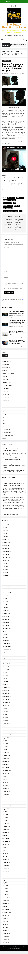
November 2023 (6, 622)
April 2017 (5, 820)
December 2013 (6, 939)
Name (6, 265)
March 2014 (6, 930)
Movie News (6, 394)
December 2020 (6, 693)
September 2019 (7, 735)
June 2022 (5, 655)
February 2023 (6, 643)
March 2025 (6, 575)
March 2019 (6, 752)
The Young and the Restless (10, 211)
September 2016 (7, 841)
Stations (5, 420)
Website (6, 277)
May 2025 (5, 569)
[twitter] (14, 6)
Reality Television (7, 409)
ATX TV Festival (7, 361)
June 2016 (5, 850)
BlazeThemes (17, 948)
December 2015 (6, 868)
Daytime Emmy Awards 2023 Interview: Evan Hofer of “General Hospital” (17, 341)
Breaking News (6, 367)
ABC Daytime (11, 197)
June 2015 (5, 886)
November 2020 (6, 696)
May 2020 (5, 714)
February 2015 (6, 897)
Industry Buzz (6, 388)
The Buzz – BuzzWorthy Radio (14, 26)
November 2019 (6, 729)
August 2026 (6, 524)
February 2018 (6, 791)
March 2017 (6, 823)
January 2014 (6, 936)
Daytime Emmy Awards (9, 200)
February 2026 (6, 542)
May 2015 (5, 888)
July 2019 (5, 741)
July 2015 (5, 883)
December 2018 (6, 761)
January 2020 (6, 726)
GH (15, 203)
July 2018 (5, 776)
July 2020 (5, 708)
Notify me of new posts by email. (13, 288)
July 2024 (5, 598)
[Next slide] (26, 1)
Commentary (6, 379)
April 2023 (5, 637)
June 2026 (5, 530)
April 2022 (5, 661)
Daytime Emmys (6, 60)
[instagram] (12, 6)
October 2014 (6, 909)
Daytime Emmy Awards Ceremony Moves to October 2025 (17, 332)
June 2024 (5, 601)
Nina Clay (16, 205)
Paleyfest (5, 403)
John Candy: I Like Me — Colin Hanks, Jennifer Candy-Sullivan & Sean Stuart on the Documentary (14, 459)
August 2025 (6, 560)
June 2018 (5, 779)
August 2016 (6, 844)
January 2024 (6, 616)
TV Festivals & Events (8, 435)
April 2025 (5, 572)
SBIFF (4, 415)
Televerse (5, 426)
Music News (6, 397)
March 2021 (6, 684)
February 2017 (6, 826)
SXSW (4, 423)
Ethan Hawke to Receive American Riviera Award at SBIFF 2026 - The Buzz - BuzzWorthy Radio (13, 499)
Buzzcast (5, 370)
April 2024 (5, 607)
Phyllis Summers (7, 208)
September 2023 (7, 628)
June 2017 (5, 815)
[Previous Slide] (24, 1)
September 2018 (7, 770)
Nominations (6, 400)
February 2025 (6, 578)
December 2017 (6, 797)
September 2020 (7, 702)
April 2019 (5, 749)
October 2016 (6, 838)
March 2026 (6, 539)
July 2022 (5, 652)
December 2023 (6, 619)
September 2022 (7, 649)
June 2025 (5, 566)
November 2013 (6, 942)
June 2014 (5, 921)
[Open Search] (23, 40)
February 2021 (6, 687)
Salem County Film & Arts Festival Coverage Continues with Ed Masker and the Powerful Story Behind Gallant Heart (13, 483)
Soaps (4, 417)
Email (5, 271)
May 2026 (5, 533)
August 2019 (6, 738)
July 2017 (5, 812)
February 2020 (6, 723)
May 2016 (5, 853)
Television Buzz (6, 429)
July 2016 (5, 847)
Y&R (21, 211)
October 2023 (6, 625)
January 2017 (6, 829)
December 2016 (6, 832)
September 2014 (7, 912)
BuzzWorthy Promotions (9, 373)
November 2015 (6, 871)
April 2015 (5, 891)
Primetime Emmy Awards (9, 406)
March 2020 (6, 720)
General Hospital (7, 203)
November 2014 (6, 906)
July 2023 (5, 634)
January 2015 (6, 900)
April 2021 (5, 681)
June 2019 (5, 744)
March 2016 (6, 859)
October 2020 (6, 699)
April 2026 (5, 536)
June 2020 (5, 711)
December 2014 (6, 903)
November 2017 (6, 800)
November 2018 (6, 764)
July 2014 (5, 918)
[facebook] (10, 6)
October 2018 (6, 767)
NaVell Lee (6, 73)
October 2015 (6, 874)
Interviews (5, 391)
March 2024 (6, 610)
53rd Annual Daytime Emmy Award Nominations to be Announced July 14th (17, 322)
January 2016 (6, 865)
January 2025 (6, 581)
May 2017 (5, 817)
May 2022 (5, 658)
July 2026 (5, 527)
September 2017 (7, 806)
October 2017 (6, 803)
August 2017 (6, 809)
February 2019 (6, 755)
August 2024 (6, 595)
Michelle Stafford (7, 205)
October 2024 (6, 590)
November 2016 (6, 835)
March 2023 (6, 640)
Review (4, 412)
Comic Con (5, 376)
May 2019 (5, 746)
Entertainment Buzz (7, 385)
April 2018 (5, 785)
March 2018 (6, 788)
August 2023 (6, 631)
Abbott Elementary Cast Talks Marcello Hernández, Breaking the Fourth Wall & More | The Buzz (14, 465)
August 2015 (6, 880)
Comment (7, 247)
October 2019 (6, 732)
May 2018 (5, 782)
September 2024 (7, 593)
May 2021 (5, 678)
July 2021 (5, 672)
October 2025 (6, 554)
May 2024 (5, 604)
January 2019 (6, 758)
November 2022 (6, 646)
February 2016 (6, 862)
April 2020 (5, 717)
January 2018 (6, 794)
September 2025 (7, 557)
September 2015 (7, 877)
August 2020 (6, 705)
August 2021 (6, 669)
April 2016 (5, 856)
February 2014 (6, 933)
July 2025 (5, 563)
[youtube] (18, 6)
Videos (4, 438)
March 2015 (6, 894)
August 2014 (6, 915)
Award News (6, 364)
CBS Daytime (20, 197)
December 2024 (6, 584)
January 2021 (6, 690)
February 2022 (6, 664)
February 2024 (6, 613)
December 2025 (6, 548)
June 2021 (5, 675)
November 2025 (6, 551)
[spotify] (16, 6)
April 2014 (5, 927)
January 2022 (6, 667)
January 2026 (6, 545)
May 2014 (5, 924)
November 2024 (6, 587)
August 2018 (6, 773)
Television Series (7, 432)
